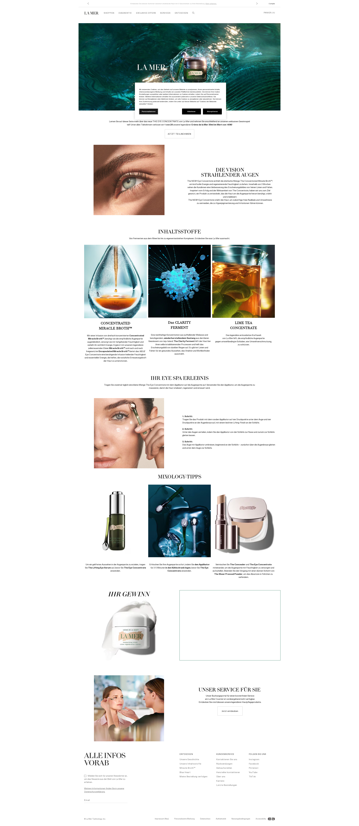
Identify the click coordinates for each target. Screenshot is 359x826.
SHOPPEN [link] (109, 12)
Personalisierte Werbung (184, 818)
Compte (272, 3)
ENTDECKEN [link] (181, 12)
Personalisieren (149, 111)
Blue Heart (185, 772)
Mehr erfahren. (211, 3)
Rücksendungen (224, 763)
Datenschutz (205, 818)
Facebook (254, 763)
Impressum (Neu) (162, 818)
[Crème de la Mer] (93, 12)
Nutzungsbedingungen (241, 818)
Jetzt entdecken (230, 711)
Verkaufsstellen (224, 767)
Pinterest (253, 767)
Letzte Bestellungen (226, 785)
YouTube (253, 772)
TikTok (252, 776)
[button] (88, 4)
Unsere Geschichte (189, 759)
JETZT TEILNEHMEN (179, 133)
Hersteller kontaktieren (228, 772)
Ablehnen (191, 111)
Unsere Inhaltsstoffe (190, 763)
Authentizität (221, 818)
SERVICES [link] (165, 12)
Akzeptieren (212, 111)
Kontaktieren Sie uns (226, 759)
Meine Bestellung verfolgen (194, 776)
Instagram (254, 759)
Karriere (220, 780)
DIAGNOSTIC (125, 12)
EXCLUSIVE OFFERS (146, 12)
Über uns (220, 776)
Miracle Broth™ (187, 767)
